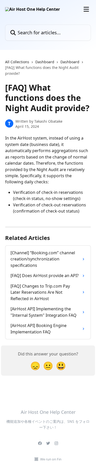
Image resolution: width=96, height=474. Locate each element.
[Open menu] (86, 9)
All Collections (17, 61)
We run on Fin (50, 459)
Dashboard (44, 61)
